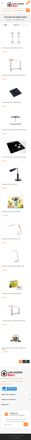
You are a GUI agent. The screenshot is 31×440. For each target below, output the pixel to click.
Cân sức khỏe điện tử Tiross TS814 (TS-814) (14, 129)
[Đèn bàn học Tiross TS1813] (15, 174)
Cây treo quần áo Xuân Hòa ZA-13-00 (12, 48)
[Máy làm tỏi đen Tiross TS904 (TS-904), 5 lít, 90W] (15, 338)
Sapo (19, 437)
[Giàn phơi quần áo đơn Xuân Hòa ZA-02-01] (15, 65)
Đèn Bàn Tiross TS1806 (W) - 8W (11, 239)
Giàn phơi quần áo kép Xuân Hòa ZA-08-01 (13, 320)
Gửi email (26, 424)
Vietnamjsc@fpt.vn (8, 384)
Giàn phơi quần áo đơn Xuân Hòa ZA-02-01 (14, 75)
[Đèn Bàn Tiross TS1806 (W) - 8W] (15, 229)
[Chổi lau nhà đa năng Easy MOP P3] (15, 283)
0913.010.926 (10, 381)
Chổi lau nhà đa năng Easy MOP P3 (11, 293)
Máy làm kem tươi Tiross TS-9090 (11, 211)
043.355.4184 (19, 381)
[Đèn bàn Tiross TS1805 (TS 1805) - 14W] (15, 256)
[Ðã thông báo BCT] (9, 388)
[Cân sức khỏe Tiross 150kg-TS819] (15, 93)
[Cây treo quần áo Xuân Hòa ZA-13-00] (15, 38)
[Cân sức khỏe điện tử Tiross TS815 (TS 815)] (15, 147)
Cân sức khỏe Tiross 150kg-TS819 (11, 102)
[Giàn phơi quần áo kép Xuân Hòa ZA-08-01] (15, 311)
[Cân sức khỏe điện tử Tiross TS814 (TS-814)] (15, 120)
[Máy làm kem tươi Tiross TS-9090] (15, 202)
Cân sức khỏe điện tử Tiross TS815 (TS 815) (14, 157)
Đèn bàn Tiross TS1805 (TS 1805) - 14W (13, 266)
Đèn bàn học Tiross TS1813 (9, 184)
